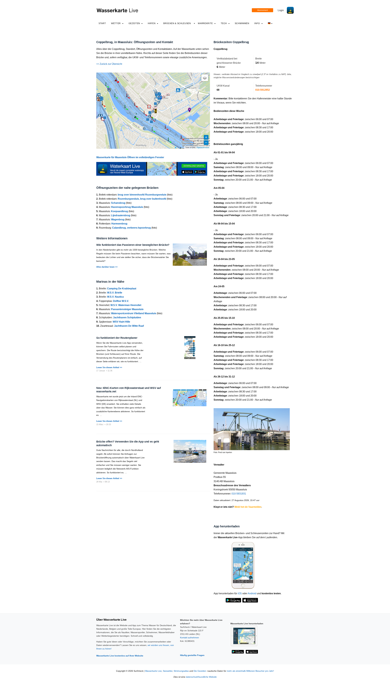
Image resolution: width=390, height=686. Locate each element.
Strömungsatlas (181, 671)
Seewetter (167, 671)
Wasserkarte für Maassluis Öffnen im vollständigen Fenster (130, 157)
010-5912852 (262, 90)
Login (281, 10)
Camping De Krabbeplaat (121, 288)
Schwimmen (242, 23)
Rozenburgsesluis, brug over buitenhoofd (142, 198)
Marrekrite (205, 23)
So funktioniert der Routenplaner (116, 337)
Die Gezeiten (200, 671)
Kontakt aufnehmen (189, 637)
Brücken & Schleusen (177, 23)
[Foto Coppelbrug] (252, 428)
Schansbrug (118, 203)
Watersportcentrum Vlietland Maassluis (133, 313)
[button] (175, 148)
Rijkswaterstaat (203, 147)
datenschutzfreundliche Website (201, 677)
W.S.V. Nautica (115, 296)
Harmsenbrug (119, 223)
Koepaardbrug (119, 211)
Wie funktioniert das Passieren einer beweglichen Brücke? (132, 244)
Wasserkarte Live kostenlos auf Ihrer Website (119, 655)
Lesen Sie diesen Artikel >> (109, 367)
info (257, 23)
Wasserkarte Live (153, 671)
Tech (224, 23)
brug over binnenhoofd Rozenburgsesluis (142, 194)
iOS (240, 593)
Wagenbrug (117, 219)
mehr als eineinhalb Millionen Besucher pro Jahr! (250, 671)
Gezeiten (135, 23)
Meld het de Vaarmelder (247, 507)
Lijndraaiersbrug (120, 215)
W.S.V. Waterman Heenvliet (125, 305)
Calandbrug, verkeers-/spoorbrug (131, 227)
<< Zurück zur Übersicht (109, 64)
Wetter (116, 23)
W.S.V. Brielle (114, 292)
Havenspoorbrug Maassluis (127, 207)
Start (102, 23)
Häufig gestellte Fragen (192, 655)
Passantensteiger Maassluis (127, 309)
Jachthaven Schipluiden (127, 317)
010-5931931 (239, 493)
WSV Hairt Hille (121, 321)
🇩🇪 (269, 23)
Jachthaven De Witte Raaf (129, 326)
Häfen (152, 23)
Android (252, 593)
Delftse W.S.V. (121, 301)
